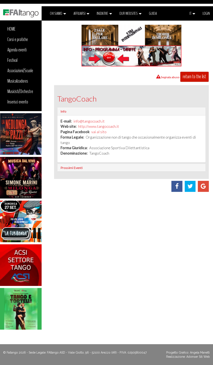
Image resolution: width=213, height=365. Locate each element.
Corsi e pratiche (17, 39)
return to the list (194, 76)
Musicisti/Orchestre (20, 91)
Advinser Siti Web (198, 356)
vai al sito (98, 131)
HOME (11, 29)
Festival (12, 60)
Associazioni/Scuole (20, 70)
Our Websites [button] (128, 13)
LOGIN (206, 13)
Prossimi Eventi (72, 168)
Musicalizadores (17, 81)
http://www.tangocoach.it (98, 126)
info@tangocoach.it (89, 121)
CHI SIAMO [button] (56, 13)
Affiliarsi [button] (79, 13)
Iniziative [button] (103, 13)
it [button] (190, 13)
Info (63, 111)
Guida (153, 13)
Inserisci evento (17, 101)
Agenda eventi (17, 49)
